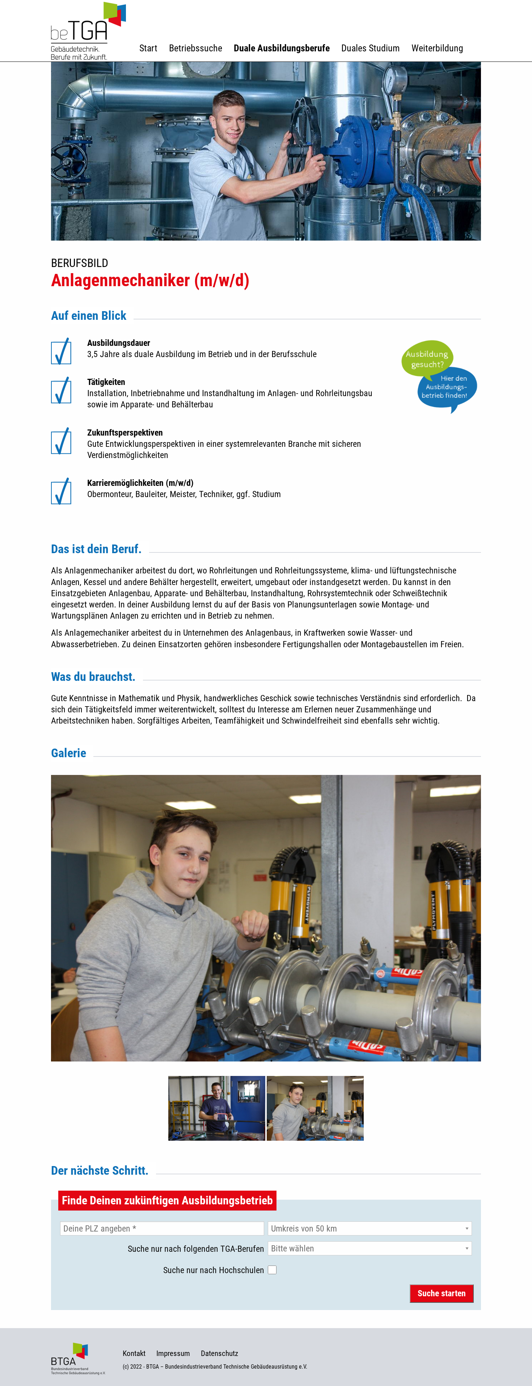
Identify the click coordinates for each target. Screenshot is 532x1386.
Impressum (173, 1353)
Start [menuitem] (148, 48)
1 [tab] (260, 1060)
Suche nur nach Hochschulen (213, 1270)
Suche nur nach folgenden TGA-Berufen (196, 1249)
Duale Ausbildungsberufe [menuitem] (282, 48)
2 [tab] (271, 1060)
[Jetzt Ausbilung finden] (439, 377)
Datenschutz (219, 1353)
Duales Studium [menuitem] (370, 48)
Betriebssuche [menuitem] (195, 48)
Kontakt (134, 1353)
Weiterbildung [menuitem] (437, 48)
